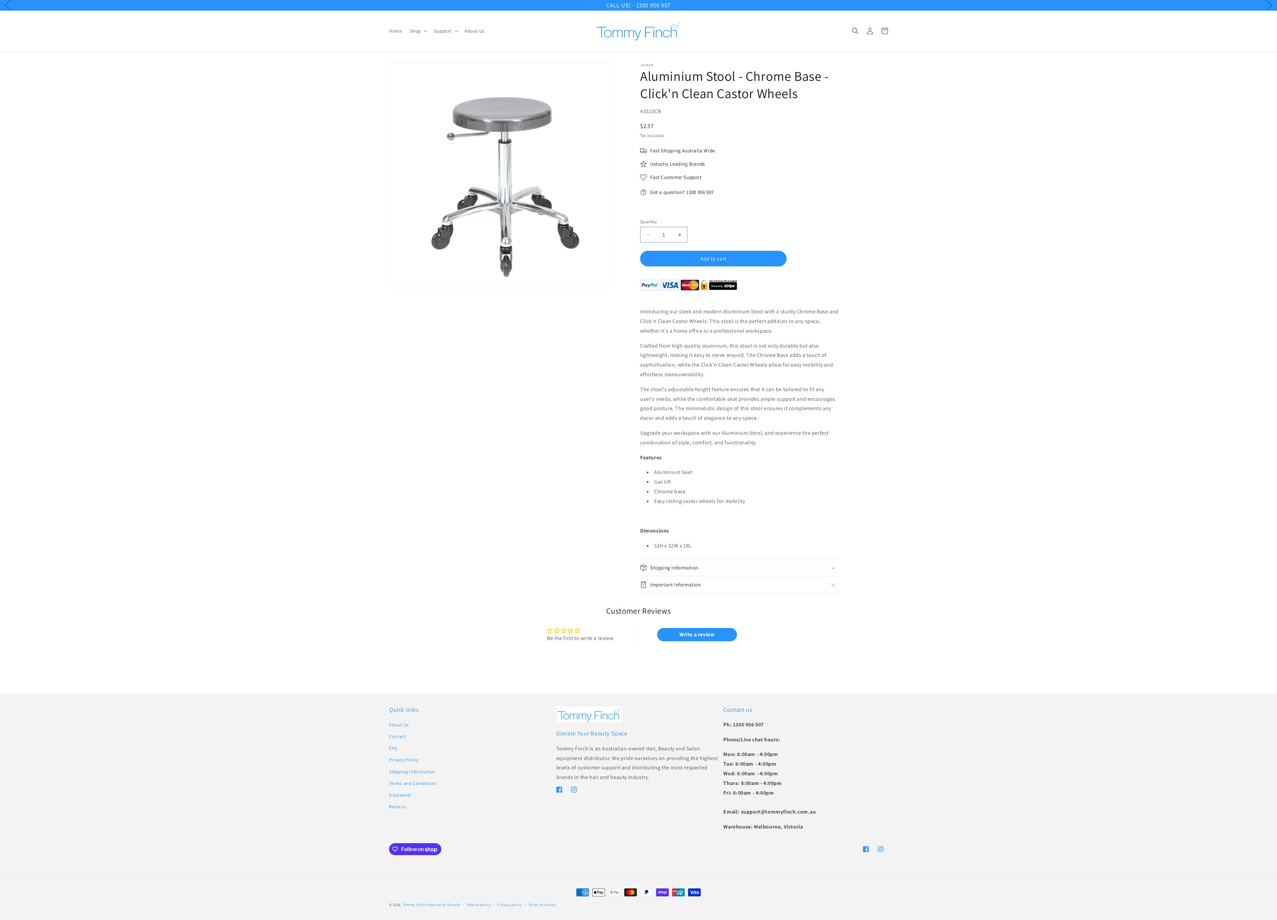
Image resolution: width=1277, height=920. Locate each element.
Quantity (648, 222)
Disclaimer (400, 795)
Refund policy (479, 904)
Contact (397, 736)
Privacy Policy (403, 760)
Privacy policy (509, 904)
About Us (399, 725)
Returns (397, 807)
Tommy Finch (414, 904)
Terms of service (542, 904)
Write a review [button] (696, 634)
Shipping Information (412, 772)
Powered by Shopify (443, 904)
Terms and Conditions (412, 783)
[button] (418, 31)
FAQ (393, 748)
